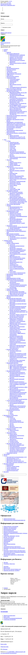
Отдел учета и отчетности (16, 209)
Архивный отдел (14, 264)
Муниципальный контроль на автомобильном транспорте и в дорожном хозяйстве (17, 374)
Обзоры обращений (15, 228)
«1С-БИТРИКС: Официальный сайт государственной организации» (13, 652)
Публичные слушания (15, 184)
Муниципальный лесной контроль (18, 399)
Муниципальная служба (13, 211)
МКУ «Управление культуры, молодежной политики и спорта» (18, 369)
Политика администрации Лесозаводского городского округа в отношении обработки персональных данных (15, 552)
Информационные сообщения (17, 55)
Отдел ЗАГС (13, 271)
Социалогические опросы (16, 56)
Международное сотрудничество (18, 293)
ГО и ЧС (6, 549)
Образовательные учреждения (17, 360)
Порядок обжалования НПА (17, 176)
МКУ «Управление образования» (18, 367)
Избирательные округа (15, 162)
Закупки (12, 424)
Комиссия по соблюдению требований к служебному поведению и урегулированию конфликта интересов (17, 320)
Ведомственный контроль (13, 410)
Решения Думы (13, 173)
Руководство (13, 146)
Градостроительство (12, 116)
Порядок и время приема (13, 466)
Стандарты (12, 431)
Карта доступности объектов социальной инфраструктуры (14, 89)
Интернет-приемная (9, 463)
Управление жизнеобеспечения (18, 250)
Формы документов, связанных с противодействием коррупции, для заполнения (18, 312)
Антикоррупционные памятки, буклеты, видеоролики (17, 308)
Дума (5, 139)
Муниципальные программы (17, 291)
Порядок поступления (15, 213)
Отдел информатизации (16, 266)
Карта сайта (7, 616)
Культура (12, 83)
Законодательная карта (12, 470)
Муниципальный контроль (13, 371)
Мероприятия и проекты (16, 59)
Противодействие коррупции (14, 229)
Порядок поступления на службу (18, 353)
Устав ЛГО (12, 145)
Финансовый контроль (12, 363)
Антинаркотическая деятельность (18, 87)
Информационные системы (14, 278)
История (9, 67)
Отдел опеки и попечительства (17, 272)
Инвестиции (7, 567)
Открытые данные (11, 118)
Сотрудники (13, 419)
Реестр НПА (13, 174)
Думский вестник (14, 142)
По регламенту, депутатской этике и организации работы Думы (18, 202)
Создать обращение (12, 467)
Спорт (11, 86)
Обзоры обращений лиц (13, 469)
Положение (12, 236)
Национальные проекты (13, 76)
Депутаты (9, 159)
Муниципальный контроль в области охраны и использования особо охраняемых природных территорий (18, 383)
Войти (2, 13)
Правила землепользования (11, 531)
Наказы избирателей (15, 165)
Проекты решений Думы (16, 177)
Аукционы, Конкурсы (9, 563)
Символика (9, 71)
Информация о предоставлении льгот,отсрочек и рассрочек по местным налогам (18, 407)
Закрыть (3, 34)
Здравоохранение (14, 80)
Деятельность (10, 166)
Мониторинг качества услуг (14, 459)
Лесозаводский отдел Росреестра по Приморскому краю (18, 104)
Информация (10, 416)
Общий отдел (13, 263)
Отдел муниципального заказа (17, 258)
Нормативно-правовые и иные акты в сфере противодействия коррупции (17, 301)
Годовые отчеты (14, 440)
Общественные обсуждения (17, 294)
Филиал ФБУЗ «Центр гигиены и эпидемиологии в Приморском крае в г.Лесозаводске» (18, 107)
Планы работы (13, 185)
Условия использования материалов (13, 618)
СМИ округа (10, 75)
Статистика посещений (10, 619)
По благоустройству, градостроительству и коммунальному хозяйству (16, 196)
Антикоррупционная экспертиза (18, 306)
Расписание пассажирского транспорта (17, 115)
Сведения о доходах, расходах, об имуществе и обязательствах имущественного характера (18, 316)
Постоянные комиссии (12, 190)
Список (11, 161)
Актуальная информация (13, 53)
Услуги (5, 455)
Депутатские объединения (13, 204)
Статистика (12, 188)
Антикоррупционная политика (17, 138)
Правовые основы (11, 428)
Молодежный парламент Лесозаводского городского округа (15, 234)
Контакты (12, 155)
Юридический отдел (15, 208)
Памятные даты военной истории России (14, 548)
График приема (13, 163)
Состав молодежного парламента (18, 237)
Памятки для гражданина (16, 57)
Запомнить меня (6, 27)
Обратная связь (4, 646)
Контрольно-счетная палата (11, 415)
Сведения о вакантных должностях (15, 351)
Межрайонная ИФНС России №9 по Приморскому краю (18, 93)
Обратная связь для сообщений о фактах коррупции (18, 324)
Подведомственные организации (15, 279)
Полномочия (13, 150)
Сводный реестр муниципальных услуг (17, 457)
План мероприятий (14, 446)
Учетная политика (14, 442)
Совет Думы (13, 149)
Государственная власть (13, 91)
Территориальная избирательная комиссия (14, 520)
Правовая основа (14, 212)
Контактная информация (16, 361)
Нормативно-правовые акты (17, 445)
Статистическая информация (14, 400)
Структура (12, 147)
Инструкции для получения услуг (15, 461)
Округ (5, 51)
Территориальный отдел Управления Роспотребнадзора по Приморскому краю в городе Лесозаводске (18, 112)
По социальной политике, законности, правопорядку (16, 192)
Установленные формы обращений (18, 227)
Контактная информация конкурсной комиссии (16, 219)
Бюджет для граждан (9, 537)
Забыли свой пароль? (6, 32)
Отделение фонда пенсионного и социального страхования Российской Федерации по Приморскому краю (18, 100)
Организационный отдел (16, 207)
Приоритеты (10, 275)
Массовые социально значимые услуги (16, 462)
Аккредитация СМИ (15, 189)
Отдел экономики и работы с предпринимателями (17, 252)
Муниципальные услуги (13, 458)
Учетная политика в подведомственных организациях (18, 284)
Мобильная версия (5, 42)
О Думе (8, 141)
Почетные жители (11, 69)
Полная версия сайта (6, 4)
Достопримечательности (13, 68)
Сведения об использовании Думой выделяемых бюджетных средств (18, 153)
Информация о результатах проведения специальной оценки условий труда (18, 357)
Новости (9, 52)
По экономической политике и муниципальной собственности (18, 199)
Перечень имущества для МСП (11, 570)
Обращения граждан (12, 225)
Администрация (8, 240)
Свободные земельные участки (11, 536)
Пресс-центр (13, 260)
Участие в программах (12, 290)
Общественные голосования (14, 73)
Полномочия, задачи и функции (15, 274)
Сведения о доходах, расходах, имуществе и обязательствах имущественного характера (17, 450)
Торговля (6, 566)
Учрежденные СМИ (12, 289)
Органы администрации (13, 243)
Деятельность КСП (11, 432)
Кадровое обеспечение (12, 349)
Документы (6, 454)
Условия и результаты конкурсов (18, 354)
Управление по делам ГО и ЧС (17, 137)
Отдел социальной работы (16, 259)
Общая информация (15, 143)
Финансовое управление (16, 248)
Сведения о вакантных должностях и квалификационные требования (18, 216)
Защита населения (14, 135)
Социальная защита (15, 79)
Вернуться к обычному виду (8, 5)
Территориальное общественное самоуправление (15, 131)
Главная (6, 49)
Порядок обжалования (15, 420)
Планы (11, 411)
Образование (13, 81)
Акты (11, 412)
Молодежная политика (15, 84)
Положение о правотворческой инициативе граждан (17, 182)
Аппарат (9, 205)
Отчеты (11, 186)
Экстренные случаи (12, 72)
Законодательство (14, 430)
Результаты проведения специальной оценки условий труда (17, 223)
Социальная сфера (11, 77)
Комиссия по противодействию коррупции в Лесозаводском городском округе (18, 347)
